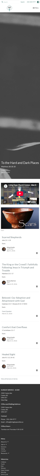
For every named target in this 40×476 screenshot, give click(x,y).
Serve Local (4, 474)
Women (3, 468)
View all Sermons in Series (9, 379)
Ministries (4, 459)
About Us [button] (4, 442)
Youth (3, 464)
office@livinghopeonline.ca (14, 422)
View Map (4, 400)
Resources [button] (4, 453)
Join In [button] (3, 444)
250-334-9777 (31, 2)
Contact (3, 451)
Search (22, 2)
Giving (3, 449)
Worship (3, 472)
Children (3, 462)
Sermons (3, 447)
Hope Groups (5, 470)
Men (2, 466)
